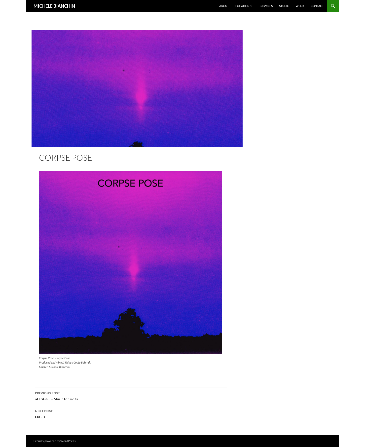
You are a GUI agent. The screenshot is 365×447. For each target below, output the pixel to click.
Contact (317, 5)
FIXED (44, 414)
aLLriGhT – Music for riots (56, 396)
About (224, 5)
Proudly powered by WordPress (55, 441)
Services (266, 5)
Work (300, 5)
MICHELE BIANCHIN (54, 6)
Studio (284, 5)
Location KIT (244, 5)
